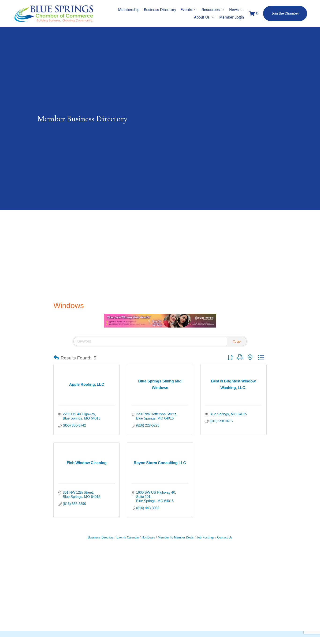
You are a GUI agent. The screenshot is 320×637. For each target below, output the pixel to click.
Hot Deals (148, 537)
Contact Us (224, 537)
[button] (56, 358)
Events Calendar (127, 537)
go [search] (239, 341)
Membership (128, 10)
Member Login (231, 17)
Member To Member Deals (176, 537)
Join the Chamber (285, 13)
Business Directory (160, 10)
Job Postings (205, 537)
